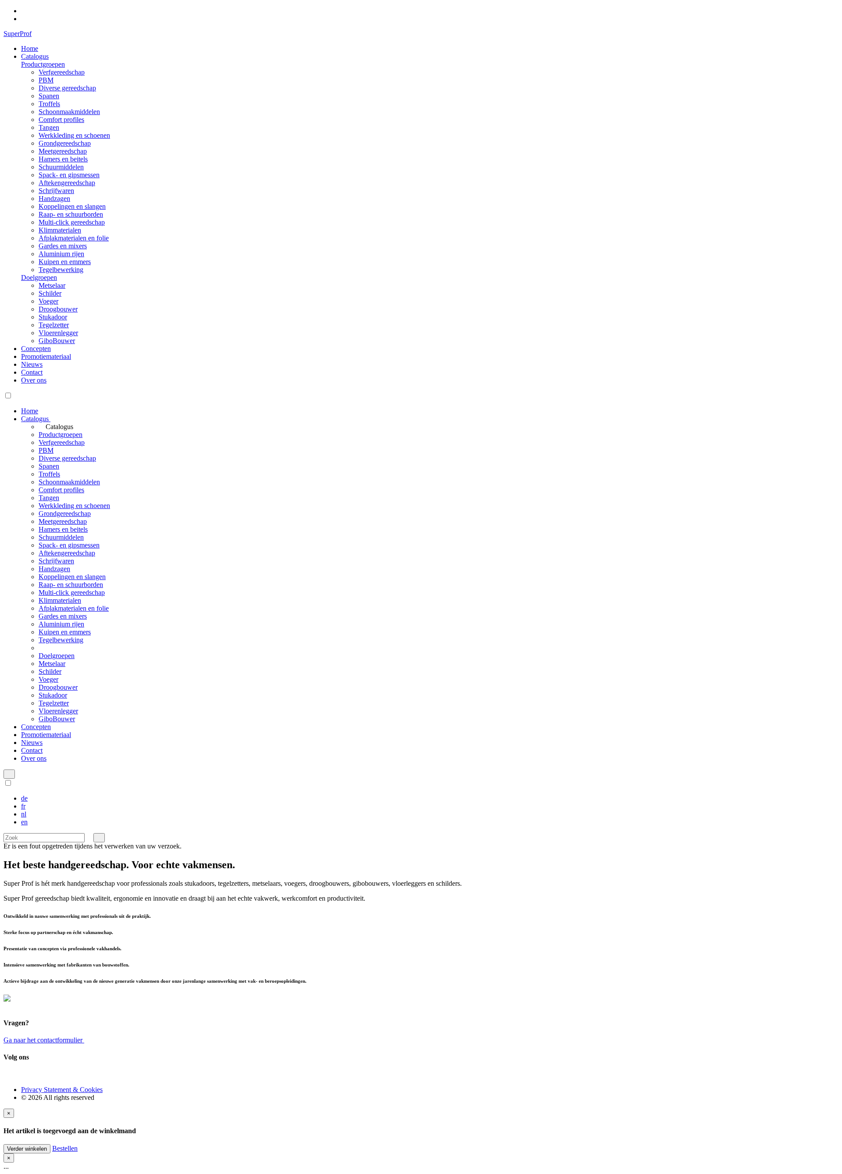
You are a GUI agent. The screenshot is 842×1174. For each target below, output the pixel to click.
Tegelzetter (54, 325)
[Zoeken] (99, 837)
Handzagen (54, 198)
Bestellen (65, 1148)
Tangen (49, 127)
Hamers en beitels (63, 159)
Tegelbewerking (61, 269)
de (24, 798)
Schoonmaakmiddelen (69, 111)
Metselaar (52, 285)
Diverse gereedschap (67, 88)
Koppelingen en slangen (72, 206)
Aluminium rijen (61, 254)
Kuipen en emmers (65, 261)
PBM (46, 80)
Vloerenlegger (58, 332)
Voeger (48, 301)
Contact (32, 372)
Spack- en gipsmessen (69, 175)
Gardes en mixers (63, 246)
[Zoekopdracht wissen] (89, 837)
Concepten (36, 348)
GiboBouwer (57, 340)
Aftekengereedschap (67, 182)
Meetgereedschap (63, 151)
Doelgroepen (39, 277)
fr (23, 806)
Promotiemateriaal (46, 356)
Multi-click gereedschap (72, 222)
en (24, 822)
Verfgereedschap (62, 72)
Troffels (49, 103)
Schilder (50, 293)
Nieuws (32, 364)
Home (29, 48)
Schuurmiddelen (61, 167)
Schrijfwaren (56, 190)
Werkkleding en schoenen (74, 135)
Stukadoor (53, 317)
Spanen (49, 96)
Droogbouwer (58, 309)
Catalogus (35, 56)
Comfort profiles (61, 119)
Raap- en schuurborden (71, 214)
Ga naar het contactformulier (44, 1040)
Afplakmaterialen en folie (74, 238)
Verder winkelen (27, 1148)
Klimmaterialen (60, 230)
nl (23, 814)
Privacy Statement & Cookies (62, 1089)
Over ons (33, 380)
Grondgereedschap (65, 143)
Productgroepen (43, 64)
